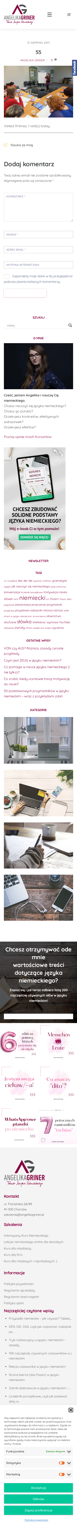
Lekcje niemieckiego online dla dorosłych (33, 1242)
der (25, 580)
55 (38, 52)
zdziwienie (9, 628)
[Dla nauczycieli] (38, 898)
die (30, 580)
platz (69, 599)
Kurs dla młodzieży (17, 1248)
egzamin (37, 580)
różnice (58, 610)
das (20, 580)
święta (48, 628)
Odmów (38, 1499)
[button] (71, 1410)
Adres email (16, 249)
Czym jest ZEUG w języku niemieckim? (32, 660)
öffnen (29, 628)
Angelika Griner (32, 60)
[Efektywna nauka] (38, 740)
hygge (7, 586)
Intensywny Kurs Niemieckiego (26, 1235)
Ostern (54, 599)
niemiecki (32, 597)
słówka (24, 621)
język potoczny (58, 586)
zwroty (20, 627)
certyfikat (12, 580)
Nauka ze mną (22, 145)
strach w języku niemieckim (18, 616)
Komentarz (15, 196)
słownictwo (54, 616)
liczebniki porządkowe (32, 592)
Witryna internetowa (22, 264)
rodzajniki (36, 610)
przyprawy (9, 610)
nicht (16, 599)
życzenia (58, 627)
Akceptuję (38, 1488)
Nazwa (12, 234)
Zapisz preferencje (38, 1510)
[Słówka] (38, 793)
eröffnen (47, 580)
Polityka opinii (14, 1303)
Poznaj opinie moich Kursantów (28, 437)
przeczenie (39, 604)
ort (47, 599)
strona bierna (39, 616)
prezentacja (23, 604)
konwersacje (12, 592)
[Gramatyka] (38, 845)
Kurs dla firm (13, 1255)
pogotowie (9, 604)
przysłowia (22, 610)
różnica (48, 610)
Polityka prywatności (36, 1519)
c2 (5, 580)
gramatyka (59, 580)
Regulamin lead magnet (21, 1297)
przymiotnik (54, 604)
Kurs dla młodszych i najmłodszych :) (30, 1261)
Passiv (63, 599)
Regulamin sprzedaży (19, 1290)
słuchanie (10, 622)
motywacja (51, 592)
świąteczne (38, 628)
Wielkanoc (39, 622)
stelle (66, 610)
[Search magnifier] (70, 325)
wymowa (52, 622)
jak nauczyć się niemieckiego (30, 586)
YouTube (64, 622)
